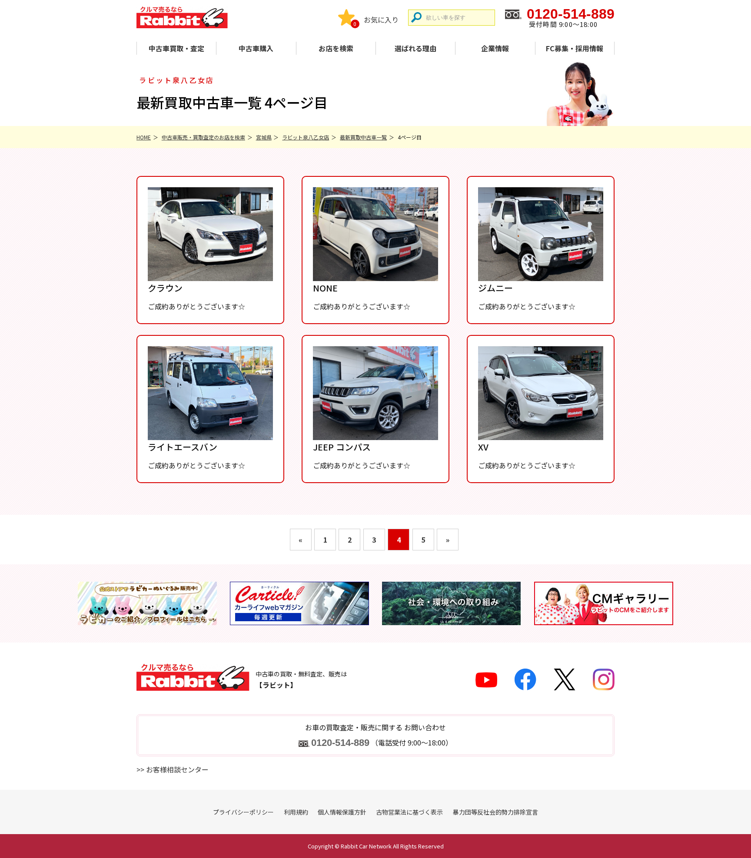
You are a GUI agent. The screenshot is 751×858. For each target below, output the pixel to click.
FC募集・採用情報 (574, 48)
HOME (143, 137)
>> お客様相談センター (172, 769)
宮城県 (264, 137)
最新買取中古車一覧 (363, 137)
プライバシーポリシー (243, 812)
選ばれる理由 (415, 48)
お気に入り (381, 19)
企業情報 (495, 48)
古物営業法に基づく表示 (409, 812)
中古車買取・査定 (176, 48)
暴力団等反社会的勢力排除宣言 (495, 812)
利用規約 (296, 812)
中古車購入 (256, 48)
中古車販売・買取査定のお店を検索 (203, 137)
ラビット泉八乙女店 (305, 137)
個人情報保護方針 (342, 812)
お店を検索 (336, 48)
